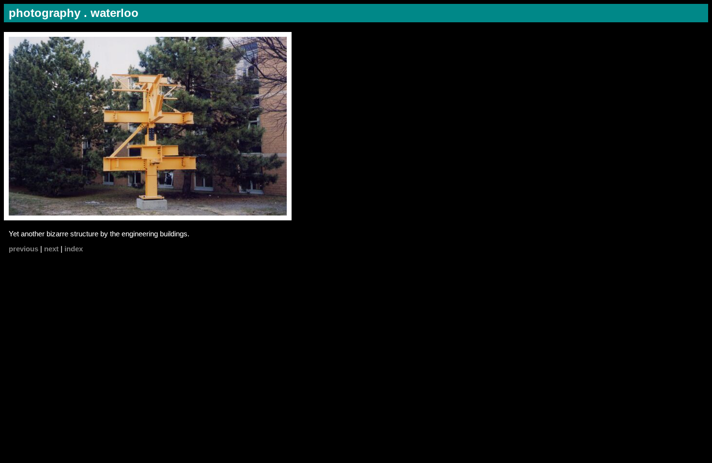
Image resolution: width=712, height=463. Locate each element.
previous (23, 249)
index (73, 249)
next (51, 249)
